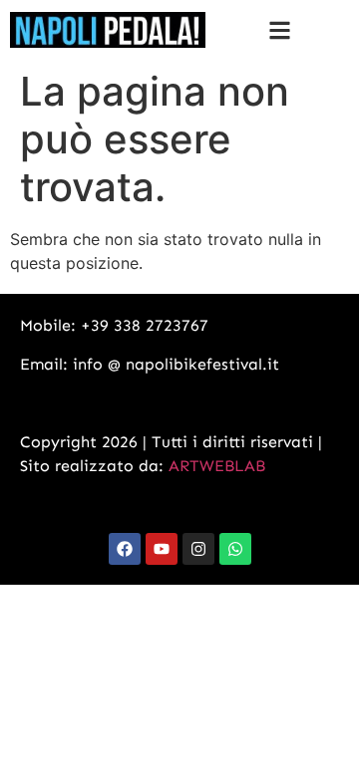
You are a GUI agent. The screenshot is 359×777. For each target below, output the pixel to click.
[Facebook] (125, 549)
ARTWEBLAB (217, 465)
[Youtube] (162, 549)
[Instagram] (198, 549)
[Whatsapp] (235, 549)
